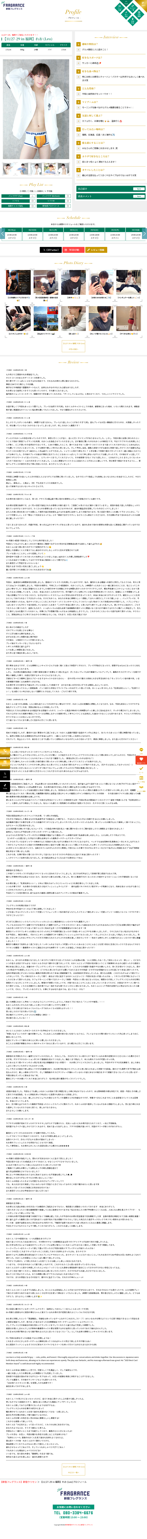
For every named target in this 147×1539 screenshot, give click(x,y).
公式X (5, 777)
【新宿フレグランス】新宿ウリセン (18, 1482)
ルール (141, 772)
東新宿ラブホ (141, 763)
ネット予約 (141, 782)
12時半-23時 (5, 754)
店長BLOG (5, 765)
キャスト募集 (141, 791)
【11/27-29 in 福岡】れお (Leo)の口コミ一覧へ (73, 1469)
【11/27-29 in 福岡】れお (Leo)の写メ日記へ (73, 346)
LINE (141, 754)
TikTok (5, 788)
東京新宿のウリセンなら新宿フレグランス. (79, 1525)
